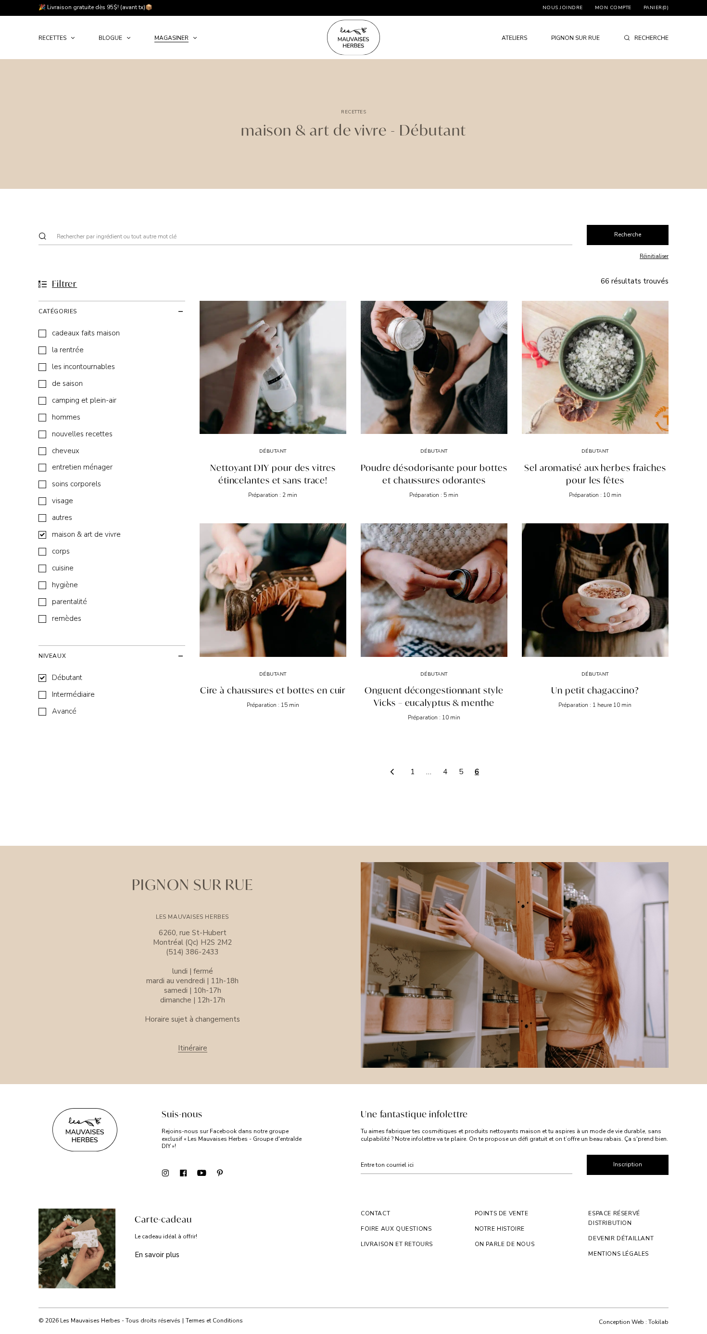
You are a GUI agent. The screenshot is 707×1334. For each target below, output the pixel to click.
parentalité (69, 601)
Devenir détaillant (621, 1238)
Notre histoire (500, 1229)
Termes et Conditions (214, 1320)
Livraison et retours (397, 1244)
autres (62, 517)
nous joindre (563, 8)
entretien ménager (82, 467)
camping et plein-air (84, 400)
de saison (67, 383)
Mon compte (613, 8)
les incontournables (83, 366)
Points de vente (502, 1213)
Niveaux (52, 656)
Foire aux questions (396, 1229)
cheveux (65, 451)
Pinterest (220, 1172)
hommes (66, 417)
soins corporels (76, 484)
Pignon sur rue (575, 38)
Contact (375, 1213)
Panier (656, 8)
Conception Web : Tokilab (634, 1322)
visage (62, 501)
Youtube (201, 1172)
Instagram (165, 1172)
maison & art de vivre (86, 534)
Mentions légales (618, 1254)
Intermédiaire (73, 694)
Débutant (67, 677)
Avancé (64, 711)
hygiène (65, 585)
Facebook (183, 1172)
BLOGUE (110, 38)
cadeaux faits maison (86, 333)
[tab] (111, 311)
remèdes (66, 618)
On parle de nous (505, 1244)
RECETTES (52, 38)
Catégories (57, 311)
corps (61, 551)
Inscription (627, 1164)
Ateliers (514, 38)
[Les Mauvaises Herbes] (353, 37)
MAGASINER (171, 38)
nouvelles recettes (82, 434)
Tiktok (238, 1172)
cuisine (63, 568)
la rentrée (68, 350)
